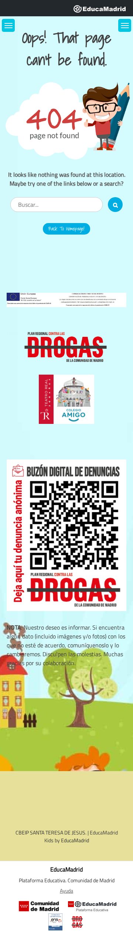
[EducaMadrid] (100, 8)
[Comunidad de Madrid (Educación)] (39, 906)
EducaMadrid (75, 840)
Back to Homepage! (66, 229)
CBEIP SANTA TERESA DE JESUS (50, 832)
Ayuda (66, 891)
